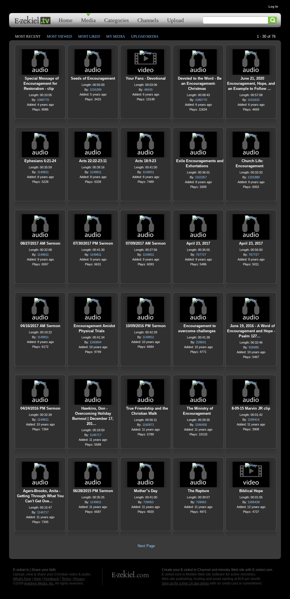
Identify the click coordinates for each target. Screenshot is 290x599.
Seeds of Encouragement (93, 78)
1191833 (253, 99)
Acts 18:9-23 (145, 161)
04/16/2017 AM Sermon (40, 326)
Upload (175, 20)
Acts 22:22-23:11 (93, 161)
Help (37, 579)
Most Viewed (59, 36)
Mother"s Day (145, 491)
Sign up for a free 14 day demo (185, 583)
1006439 (254, 502)
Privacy (79, 579)
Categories (116, 20)
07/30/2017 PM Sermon (93, 243)
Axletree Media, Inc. (39, 583)
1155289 (95, 89)
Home (65, 20)
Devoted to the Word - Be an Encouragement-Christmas (199, 83)
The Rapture (198, 491)
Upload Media (144, 36)
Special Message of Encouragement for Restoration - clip (41, 83)
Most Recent (27, 36)
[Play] (40, 54)
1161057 (201, 177)
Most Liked (89, 36)
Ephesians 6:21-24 (40, 161)
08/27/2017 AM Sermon (40, 243)
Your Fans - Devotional (146, 78)
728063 (148, 502)
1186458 (201, 424)
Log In (273, 6)
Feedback (51, 579)
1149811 (43, 172)
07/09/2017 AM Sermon (146, 243)
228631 (201, 342)
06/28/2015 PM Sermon (93, 491)
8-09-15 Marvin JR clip (251, 408)
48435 (148, 89)
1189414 (253, 419)
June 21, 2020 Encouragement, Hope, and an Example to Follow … (251, 83)
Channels (148, 20)
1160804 (95, 342)
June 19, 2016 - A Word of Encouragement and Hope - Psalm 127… (251, 331)
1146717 (95, 435)
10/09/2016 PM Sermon (146, 326)
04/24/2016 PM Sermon (40, 408)
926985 (254, 347)
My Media (115, 36)
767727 (201, 254)
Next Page (146, 546)
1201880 (254, 177)
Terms (66, 579)
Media (88, 20)
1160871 (148, 424)
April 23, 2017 (198, 243)
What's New (22, 579)
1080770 (43, 99)
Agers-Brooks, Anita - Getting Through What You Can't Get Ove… (40, 496)
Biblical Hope (251, 491)
